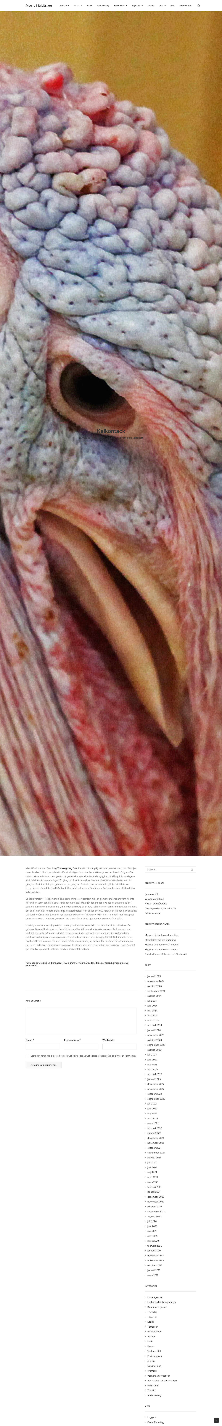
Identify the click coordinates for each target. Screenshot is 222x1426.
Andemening (103, 5)
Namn (30, 1040)
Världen (110, 438)
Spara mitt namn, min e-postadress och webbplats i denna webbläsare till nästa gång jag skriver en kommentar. (83, 1056)
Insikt (89, 5)
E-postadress (72, 1040)
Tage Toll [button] (136, 5)
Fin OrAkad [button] (119, 5)
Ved (161, 5)
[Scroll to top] (216, 1420)
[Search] (170, 869)
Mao (173, 5)
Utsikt (77, 5)
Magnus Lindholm (133, 438)
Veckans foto (185, 5)
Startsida (64, 5)
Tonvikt (151, 5)
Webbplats (108, 1040)
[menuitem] (64, 5)
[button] (200, 5)
